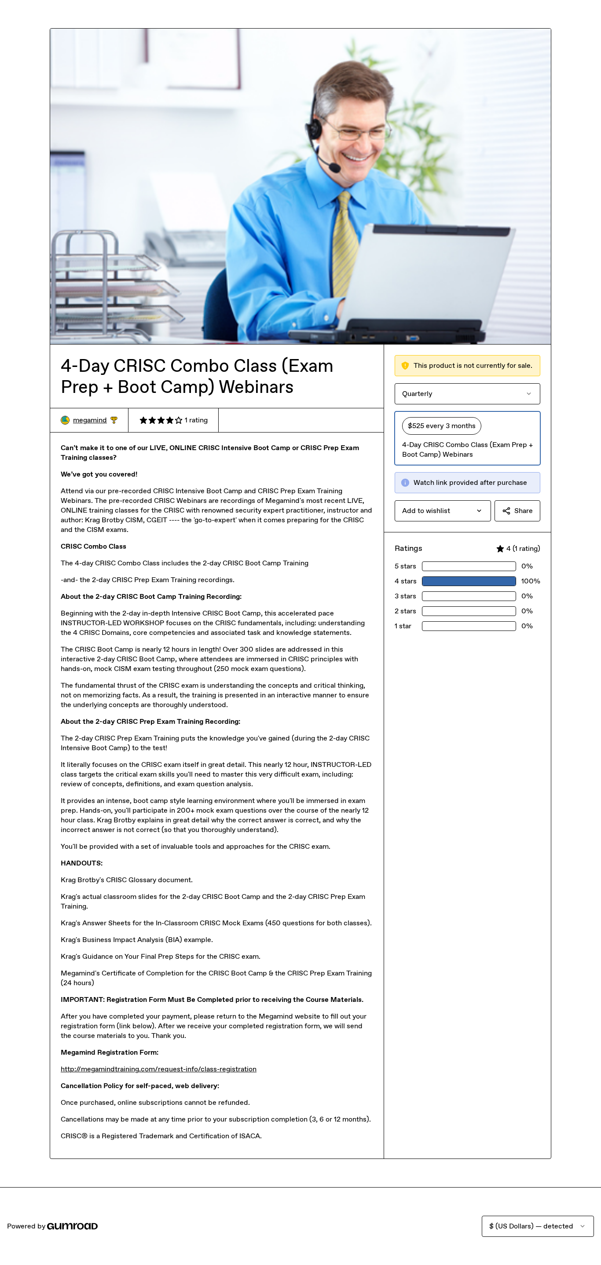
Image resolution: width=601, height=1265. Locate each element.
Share (523, 510)
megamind (95, 420)
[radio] (467, 438)
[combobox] (443, 510)
